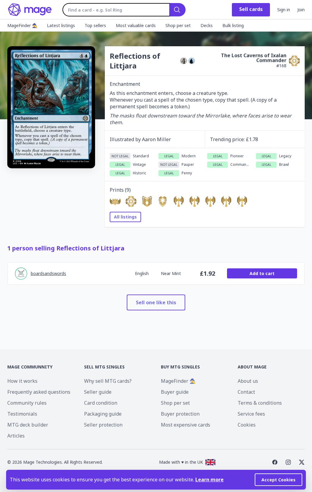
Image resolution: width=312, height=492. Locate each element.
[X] (302, 462)
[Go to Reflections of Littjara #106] (146, 201)
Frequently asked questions (38, 392)
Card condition (100, 403)
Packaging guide (103, 413)
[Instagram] (288, 462)
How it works (22, 381)
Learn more (209, 479)
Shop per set (175, 403)
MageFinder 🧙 (178, 381)
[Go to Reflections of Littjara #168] (131, 201)
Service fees (251, 413)
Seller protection (103, 424)
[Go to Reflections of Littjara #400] (178, 201)
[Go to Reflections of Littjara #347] (210, 201)
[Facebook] (275, 462)
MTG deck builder (27, 424)
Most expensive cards (185, 424)
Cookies (247, 424)
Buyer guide (175, 392)
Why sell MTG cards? (108, 381)
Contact (246, 392)
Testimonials (22, 413)
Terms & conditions (260, 403)
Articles (16, 435)
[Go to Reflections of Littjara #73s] (194, 201)
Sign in (283, 9)
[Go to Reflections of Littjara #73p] (226, 201)
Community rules (27, 403)
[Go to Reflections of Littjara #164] (115, 201)
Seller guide (98, 392)
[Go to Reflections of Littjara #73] (241, 201)
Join (301, 9)
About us (248, 381)
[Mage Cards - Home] (30, 9)
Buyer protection (180, 413)
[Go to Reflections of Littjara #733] (162, 201)
